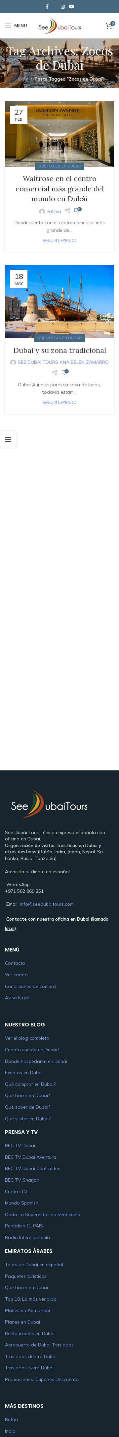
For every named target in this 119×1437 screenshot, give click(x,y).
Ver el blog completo (27, 1038)
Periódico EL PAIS (24, 1226)
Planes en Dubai (22, 1322)
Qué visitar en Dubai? (59, 338)
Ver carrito (16, 975)
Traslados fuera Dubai (29, 1368)
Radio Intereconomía (27, 1237)
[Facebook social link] (47, 6)
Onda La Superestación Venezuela (42, 1214)
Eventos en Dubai (24, 1073)
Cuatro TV (16, 1192)
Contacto (15, 963)
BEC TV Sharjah (22, 1180)
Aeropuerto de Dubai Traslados (39, 1345)
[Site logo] (59, 25)
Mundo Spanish (21, 1203)
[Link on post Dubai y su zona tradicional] (59, 301)
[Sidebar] (8, 439)
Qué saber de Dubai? (27, 1107)
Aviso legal (17, 998)
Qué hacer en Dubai (26, 1287)
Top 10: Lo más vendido (31, 1299)
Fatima (54, 211)
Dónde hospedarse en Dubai (36, 1061)
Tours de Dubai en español (34, 1265)
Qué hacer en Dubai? (59, 166)
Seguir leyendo (60, 240)
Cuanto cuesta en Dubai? (32, 1050)
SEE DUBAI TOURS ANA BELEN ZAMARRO (63, 362)
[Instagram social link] (63, 6)
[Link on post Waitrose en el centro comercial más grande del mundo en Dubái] (59, 134)
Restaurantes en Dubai (30, 1334)
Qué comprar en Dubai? (30, 1084)
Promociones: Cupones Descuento (42, 1379)
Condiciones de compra (30, 986)
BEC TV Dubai (20, 1145)
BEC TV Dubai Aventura (30, 1157)
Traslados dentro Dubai (31, 1356)
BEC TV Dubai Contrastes (32, 1168)
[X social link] (55, 7)
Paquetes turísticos (26, 1276)
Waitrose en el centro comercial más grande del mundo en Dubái (60, 189)
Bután (11, 1420)
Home (22, 79)
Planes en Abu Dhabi (27, 1310)
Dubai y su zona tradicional (59, 350)
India (10, 1431)
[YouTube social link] (71, 6)
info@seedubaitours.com (47, 904)
